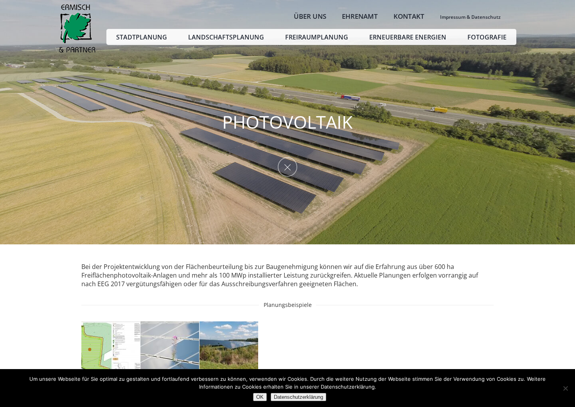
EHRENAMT (360, 16)
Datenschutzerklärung (298, 397)
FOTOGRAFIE (487, 37)
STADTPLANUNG (141, 37)
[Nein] (565, 388)
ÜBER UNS (310, 16)
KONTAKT (409, 16)
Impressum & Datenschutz (470, 17)
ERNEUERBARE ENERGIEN (407, 37)
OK (260, 397)
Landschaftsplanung (226, 37)
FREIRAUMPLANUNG (316, 37)
